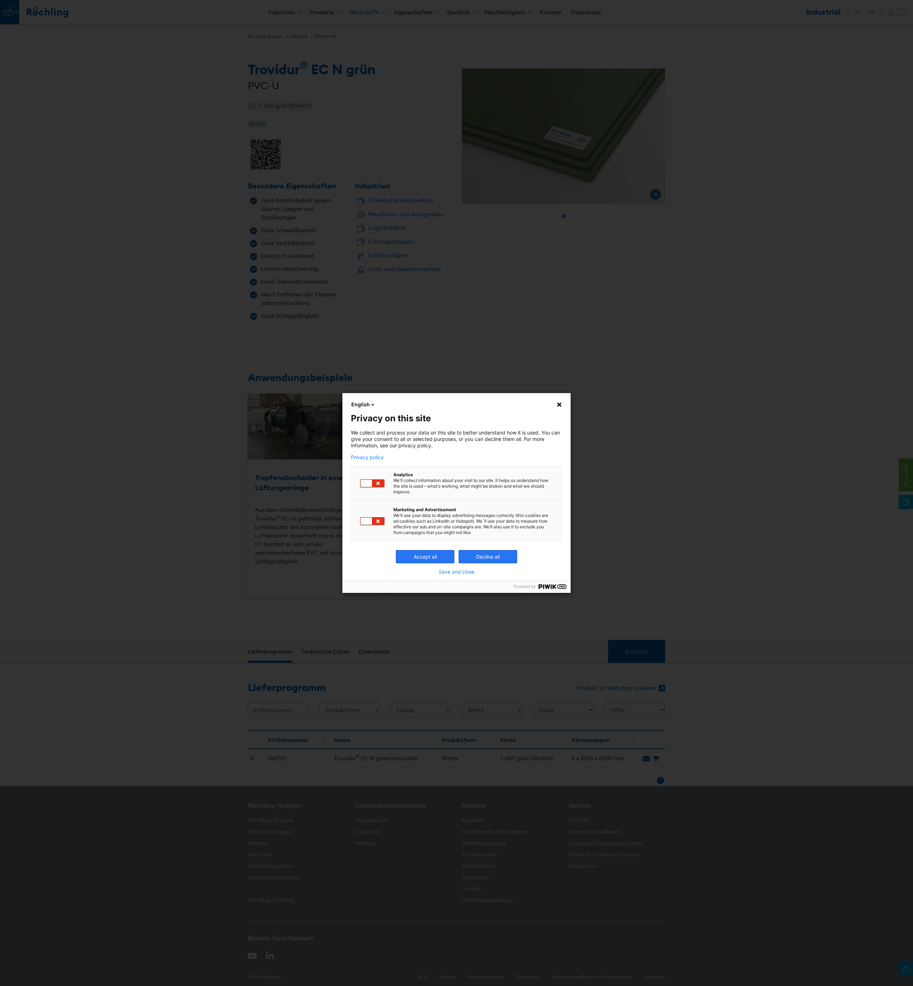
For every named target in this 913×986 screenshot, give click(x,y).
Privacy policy (367, 457)
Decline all (488, 557)
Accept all (425, 557)
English (360, 404)
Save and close (456, 572)
